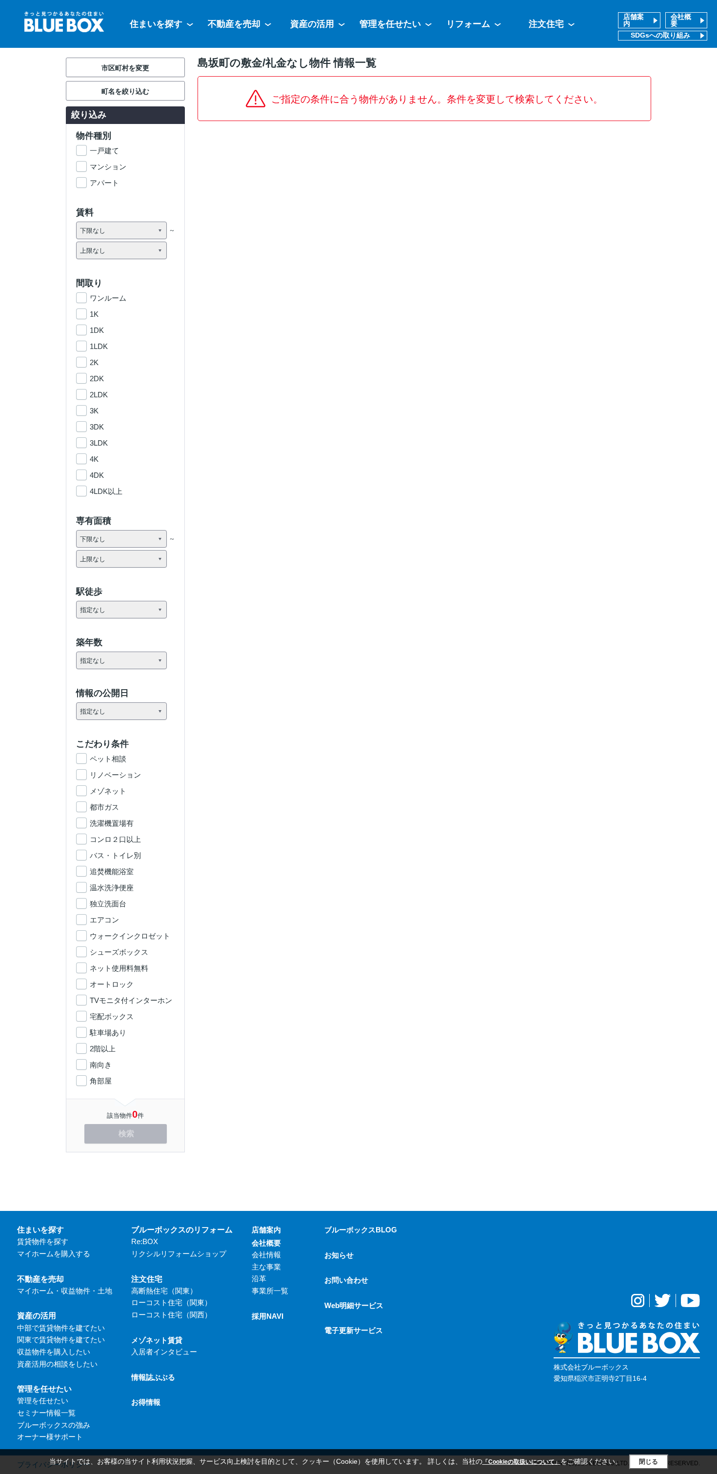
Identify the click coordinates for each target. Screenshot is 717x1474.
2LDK (99, 394)
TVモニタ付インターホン (131, 1000)
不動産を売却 (234, 24)
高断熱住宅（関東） (164, 1291)
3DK (97, 427)
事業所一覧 (270, 1291)
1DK (97, 330)
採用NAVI (267, 1316)
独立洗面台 (108, 904)
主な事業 (266, 1267)
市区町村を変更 (125, 68)
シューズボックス (119, 952)
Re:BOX (144, 1241)
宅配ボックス (112, 1016)
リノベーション (115, 775)
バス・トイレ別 (115, 855)
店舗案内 (633, 20)
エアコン (104, 920)
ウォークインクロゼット (130, 936)
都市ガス (104, 807)
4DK (97, 475)
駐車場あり (108, 1032)
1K (94, 314)
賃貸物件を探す (42, 1241)
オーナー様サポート (50, 1437)
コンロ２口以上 (115, 839)
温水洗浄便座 (112, 887)
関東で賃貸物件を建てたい (61, 1339)
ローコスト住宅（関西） (171, 1314)
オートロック (112, 984)
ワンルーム (108, 298)
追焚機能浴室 (112, 871)
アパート (104, 183)
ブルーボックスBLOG (360, 1230)
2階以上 (103, 1048)
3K (94, 411)
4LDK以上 (106, 491)
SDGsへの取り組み (660, 35)
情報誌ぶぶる (153, 1377)
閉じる (648, 1461)
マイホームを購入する (53, 1253)
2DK (97, 378)
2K (94, 362)
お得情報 (145, 1402)
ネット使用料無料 (119, 968)
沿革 (259, 1278)
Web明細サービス (353, 1305)
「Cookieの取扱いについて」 (521, 1461)
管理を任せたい (390, 24)
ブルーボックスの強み (53, 1425)
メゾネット (108, 791)
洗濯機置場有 (112, 823)
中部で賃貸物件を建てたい (61, 1328)
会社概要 (681, 20)
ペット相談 (108, 759)
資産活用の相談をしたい (57, 1364)
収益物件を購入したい (53, 1352)
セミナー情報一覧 (46, 1413)
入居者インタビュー (164, 1352)
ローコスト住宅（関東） (171, 1302)
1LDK (99, 346)
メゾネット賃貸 (156, 1340)
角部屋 (101, 1081)
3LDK (99, 443)
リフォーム (468, 24)
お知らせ (339, 1255)
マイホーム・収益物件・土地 (64, 1291)
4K (94, 459)
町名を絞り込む (125, 91)
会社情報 (266, 1254)
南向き (101, 1065)
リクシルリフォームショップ (178, 1253)
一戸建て (104, 150)
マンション (108, 167)
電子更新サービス (353, 1330)
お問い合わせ (346, 1280)
